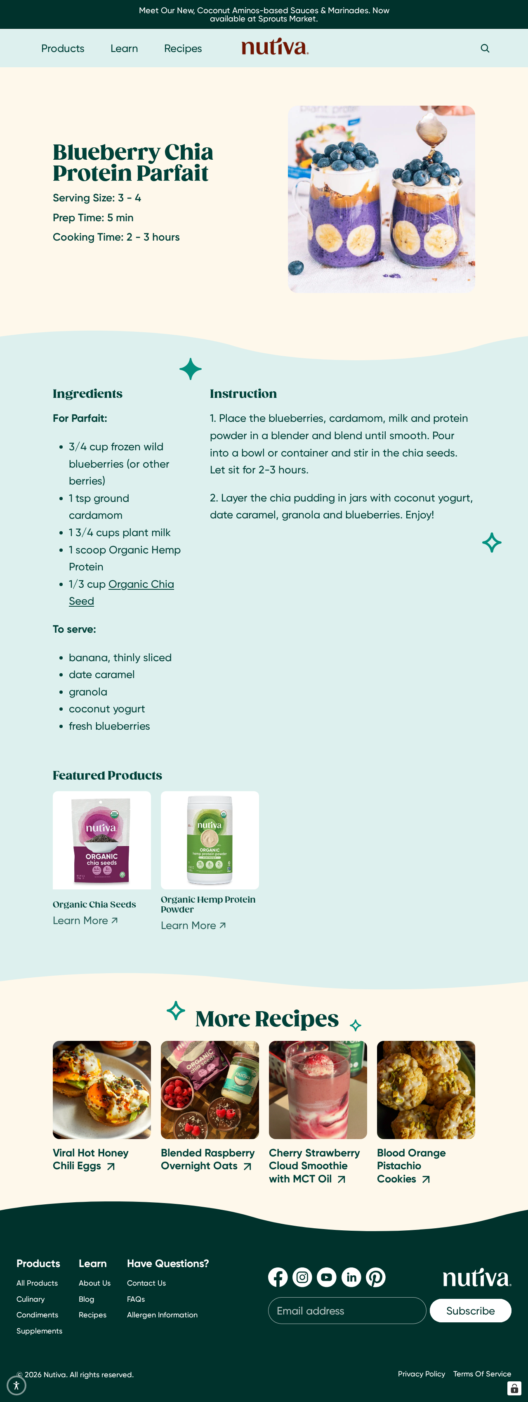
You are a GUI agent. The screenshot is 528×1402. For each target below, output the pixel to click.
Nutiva (55, 1374)
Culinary (30, 1299)
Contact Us (146, 1283)
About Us (95, 1283)
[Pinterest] (376, 1277)
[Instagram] (302, 1277)
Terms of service (482, 1373)
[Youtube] (327, 1277)
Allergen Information (162, 1315)
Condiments (37, 1315)
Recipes (92, 1315)
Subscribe (470, 1310)
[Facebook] (278, 1277)
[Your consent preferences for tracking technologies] (514, 1388)
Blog (86, 1299)
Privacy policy (421, 1373)
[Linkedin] (351, 1277)
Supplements (39, 1331)
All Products (37, 1283)
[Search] (485, 48)
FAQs (136, 1299)
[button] (16, 1385)
